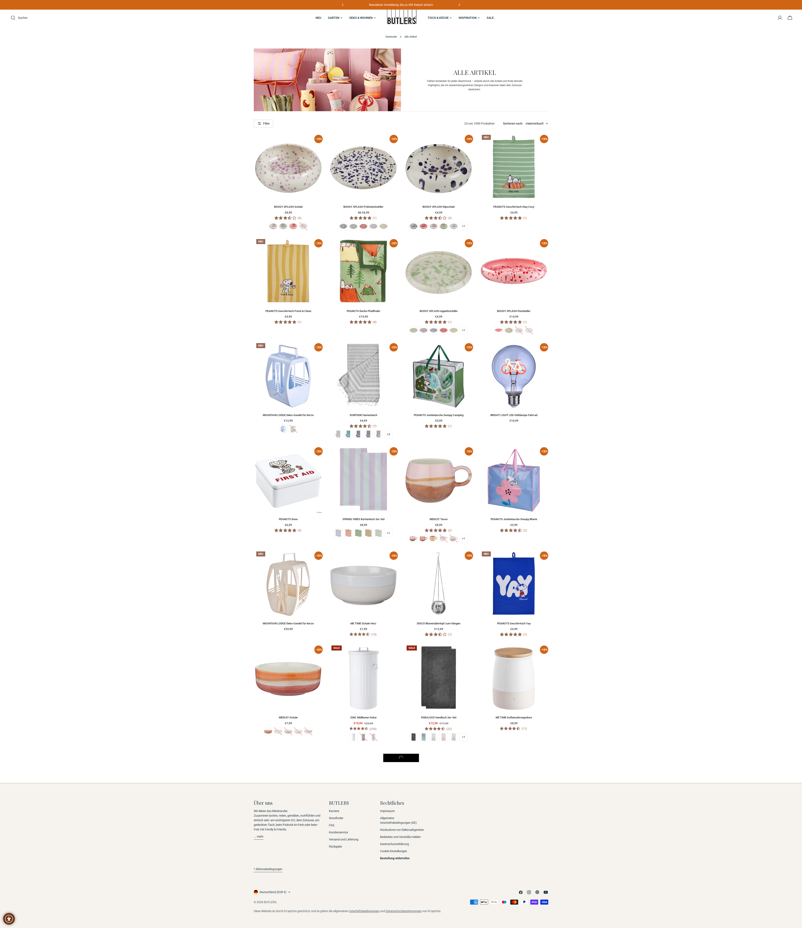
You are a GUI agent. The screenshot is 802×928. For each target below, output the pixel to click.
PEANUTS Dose (288, 519)
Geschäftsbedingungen (364, 911)
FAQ (331, 825)
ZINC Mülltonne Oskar (363, 717)
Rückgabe (335, 846)
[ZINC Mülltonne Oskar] (363, 677)
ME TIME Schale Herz (363, 623)
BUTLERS (270, 902)
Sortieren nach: (513, 123)
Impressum (387, 811)
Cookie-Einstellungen (393, 851)
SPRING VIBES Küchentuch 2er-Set (364, 519)
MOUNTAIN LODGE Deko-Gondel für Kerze (288, 415)
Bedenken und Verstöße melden (400, 837)
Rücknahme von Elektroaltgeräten (402, 829)
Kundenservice (338, 832)
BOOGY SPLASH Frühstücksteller (363, 206)
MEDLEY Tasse (439, 519)
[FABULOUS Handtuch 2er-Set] (438, 677)
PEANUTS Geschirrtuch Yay (513, 623)
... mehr (259, 836)
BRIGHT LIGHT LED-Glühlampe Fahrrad (513, 415)
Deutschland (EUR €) (273, 892)
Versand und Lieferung (343, 839)
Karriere (334, 811)
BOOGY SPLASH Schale (288, 206)
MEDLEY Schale (288, 717)
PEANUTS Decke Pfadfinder (363, 311)
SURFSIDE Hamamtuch (363, 415)
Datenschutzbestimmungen (404, 911)
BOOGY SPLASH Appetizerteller (439, 311)
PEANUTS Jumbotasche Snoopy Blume (514, 519)
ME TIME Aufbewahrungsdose (514, 717)
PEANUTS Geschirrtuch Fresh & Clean (288, 311)
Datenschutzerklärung (394, 844)
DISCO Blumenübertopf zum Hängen (438, 623)
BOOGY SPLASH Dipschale (439, 206)
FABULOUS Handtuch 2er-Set (438, 717)
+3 (388, 434)
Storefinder (336, 818)
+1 (463, 226)
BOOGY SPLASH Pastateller (513, 311)
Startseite (391, 36)
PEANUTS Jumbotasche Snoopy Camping (438, 415)
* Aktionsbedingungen (268, 869)
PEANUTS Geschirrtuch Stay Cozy (513, 206)
